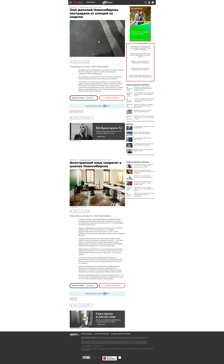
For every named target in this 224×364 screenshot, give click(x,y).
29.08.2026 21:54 (74, 160)
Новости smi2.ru (75, 141)
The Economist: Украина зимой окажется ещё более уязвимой (141, 133)
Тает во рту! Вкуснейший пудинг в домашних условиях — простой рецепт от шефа (143, 183)
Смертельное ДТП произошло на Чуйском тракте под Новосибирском (140, 76)
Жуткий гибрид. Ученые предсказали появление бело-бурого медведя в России (144, 94)
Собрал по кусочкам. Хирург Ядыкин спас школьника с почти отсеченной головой (144, 117)
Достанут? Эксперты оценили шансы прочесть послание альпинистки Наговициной (144, 100)
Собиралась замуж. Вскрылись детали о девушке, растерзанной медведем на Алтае (143, 88)
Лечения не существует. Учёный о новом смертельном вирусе (143, 111)
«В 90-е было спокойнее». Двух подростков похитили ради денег (143, 176)
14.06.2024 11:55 (74, 7)
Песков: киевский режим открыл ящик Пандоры (142, 138)
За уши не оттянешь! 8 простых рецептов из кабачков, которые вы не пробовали (144, 171)
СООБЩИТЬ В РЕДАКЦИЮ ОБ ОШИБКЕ (120, 334)
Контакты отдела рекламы (101, 334)
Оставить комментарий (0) (112, 97)
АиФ (71, 58)
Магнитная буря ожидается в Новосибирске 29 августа (140, 69)
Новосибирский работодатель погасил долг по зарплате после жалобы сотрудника (140, 48)
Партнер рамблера (96, 357)
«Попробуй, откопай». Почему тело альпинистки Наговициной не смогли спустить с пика (143, 166)
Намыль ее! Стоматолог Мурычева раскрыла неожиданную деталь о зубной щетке (143, 106)
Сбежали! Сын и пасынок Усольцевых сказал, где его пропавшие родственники (144, 195)
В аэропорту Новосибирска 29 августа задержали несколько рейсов (140, 55)
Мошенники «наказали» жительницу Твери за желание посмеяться (143, 144)
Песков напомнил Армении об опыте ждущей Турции (143, 127)
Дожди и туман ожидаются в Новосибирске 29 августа (140, 62)
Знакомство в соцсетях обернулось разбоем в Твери (143, 150)
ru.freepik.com (82, 207)
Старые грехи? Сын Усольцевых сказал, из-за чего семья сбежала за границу (143, 189)
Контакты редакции (86, 334)
